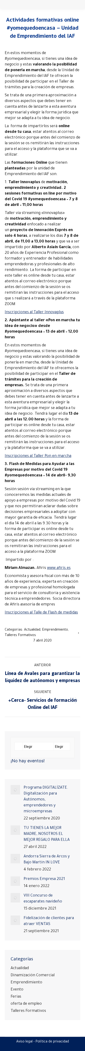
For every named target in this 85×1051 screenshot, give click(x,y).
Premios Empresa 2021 (44, 879)
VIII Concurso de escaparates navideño (43, 899)
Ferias (16, 997)
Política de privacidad (52, 1042)
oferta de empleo (26, 1004)
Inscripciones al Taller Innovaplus (34, 312)
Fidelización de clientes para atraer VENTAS (49, 921)
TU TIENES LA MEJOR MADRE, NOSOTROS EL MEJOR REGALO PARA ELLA (47, 834)
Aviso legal (24, 1042)
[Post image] (15, 790)
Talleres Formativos (20, 635)
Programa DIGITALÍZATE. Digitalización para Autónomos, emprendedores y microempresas (46, 800)
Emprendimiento (55, 630)
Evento (17, 990)
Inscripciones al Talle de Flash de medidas (41, 613)
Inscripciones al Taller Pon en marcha (38, 456)
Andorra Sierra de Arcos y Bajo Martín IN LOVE (47, 860)
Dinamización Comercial (33, 975)
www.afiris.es (59, 568)
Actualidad (32, 630)
